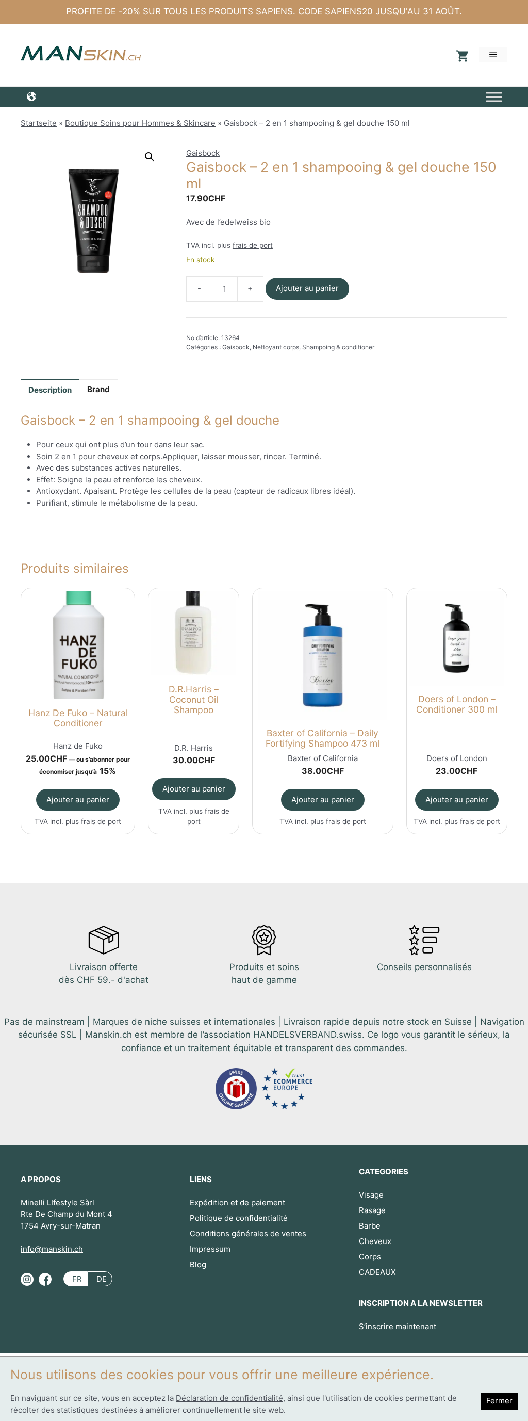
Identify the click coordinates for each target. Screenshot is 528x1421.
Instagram (27, 1283)
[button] (149, 157)
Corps (370, 1257)
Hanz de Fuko (78, 746)
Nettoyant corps (276, 347)
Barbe (370, 1226)
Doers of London (456, 758)
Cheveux (375, 1241)
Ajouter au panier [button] (77, 799)
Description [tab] (50, 390)
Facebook (45, 1283)
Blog (198, 1264)
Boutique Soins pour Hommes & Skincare (140, 123)
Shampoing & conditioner (338, 347)
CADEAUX (377, 1272)
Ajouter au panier (307, 288)
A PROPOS (41, 1179)
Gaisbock (203, 153)
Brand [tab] (98, 389)
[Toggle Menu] (494, 97)
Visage (371, 1195)
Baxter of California (323, 758)
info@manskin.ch (52, 1249)
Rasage (372, 1210)
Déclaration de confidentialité (229, 1398)
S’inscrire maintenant (397, 1326)
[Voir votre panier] (461, 55)
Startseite (39, 123)
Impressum (210, 1249)
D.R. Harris (193, 748)
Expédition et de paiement (237, 1202)
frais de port (253, 245)
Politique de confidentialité (239, 1218)
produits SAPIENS (251, 11)
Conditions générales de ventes (248, 1233)
